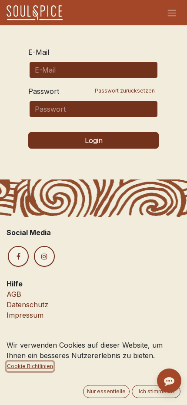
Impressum (25, 315)
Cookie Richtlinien (30, 366)
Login (94, 140)
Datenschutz (27, 304)
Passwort (91, 91)
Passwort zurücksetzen (125, 90)
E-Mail (38, 52)
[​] (18, 256)
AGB (14, 294)
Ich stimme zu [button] (156, 391)
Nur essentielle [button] (106, 391)
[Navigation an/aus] (171, 12)
